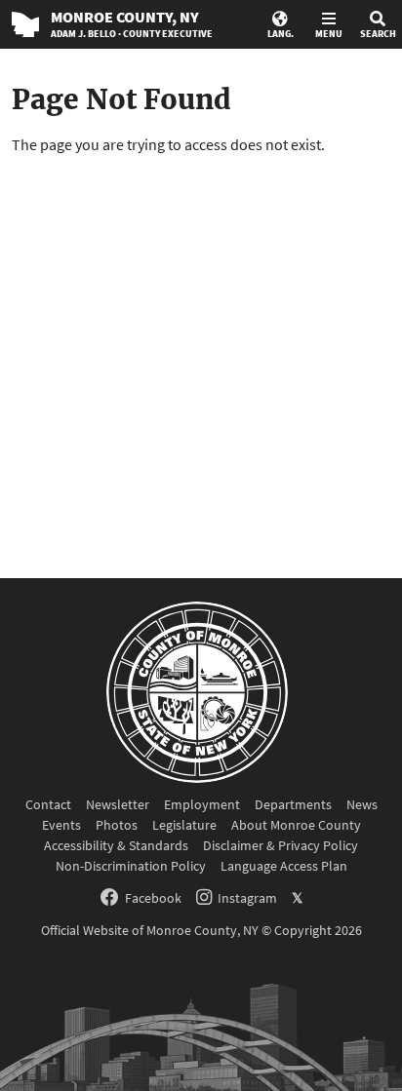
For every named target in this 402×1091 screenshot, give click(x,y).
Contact (48, 804)
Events (61, 825)
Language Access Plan (284, 866)
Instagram (247, 898)
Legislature (184, 825)
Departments (293, 804)
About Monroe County (296, 825)
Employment (202, 804)
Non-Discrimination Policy (131, 866)
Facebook (153, 898)
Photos (117, 825)
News (362, 804)
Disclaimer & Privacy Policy (280, 845)
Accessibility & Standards (116, 845)
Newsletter (117, 804)
